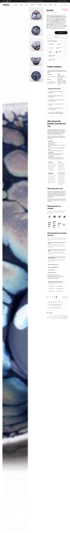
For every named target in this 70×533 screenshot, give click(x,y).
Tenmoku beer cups (52, 291)
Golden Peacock (54, 224)
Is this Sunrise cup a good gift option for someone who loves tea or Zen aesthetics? (56, 113)
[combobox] (63, 1)
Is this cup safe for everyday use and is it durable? (55, 104)
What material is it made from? (53, 267)
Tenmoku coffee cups (59, 286)
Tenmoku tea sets (51, 288)
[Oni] (64, 216)
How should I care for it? (52, 272)
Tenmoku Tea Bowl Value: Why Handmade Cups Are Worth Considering (56, 257)
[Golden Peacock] (54, 216)
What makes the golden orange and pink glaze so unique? (55, 96)
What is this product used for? (53, 264)
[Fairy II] (59, 216)
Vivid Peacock (49, 224)
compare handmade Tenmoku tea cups (53, 274)
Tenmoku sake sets (60, 291)
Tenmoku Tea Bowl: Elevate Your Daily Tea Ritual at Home (56, 250)
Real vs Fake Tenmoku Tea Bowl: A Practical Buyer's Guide (56, 243)
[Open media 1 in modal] (15, 269)
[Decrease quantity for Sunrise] (48, 32)
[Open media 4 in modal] (36, 45)
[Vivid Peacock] (49, 216)
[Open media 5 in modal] (36, 60)
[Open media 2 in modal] (36, 14)
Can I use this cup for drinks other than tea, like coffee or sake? (56, 100)
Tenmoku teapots (51, 286)
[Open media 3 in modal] (36, 29)
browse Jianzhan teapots (51, 276)
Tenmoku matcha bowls (59, 288)
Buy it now (57, 36)
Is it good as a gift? (51, 269)
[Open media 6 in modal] (36, 75)
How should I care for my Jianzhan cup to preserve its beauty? (55, 109)
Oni (64, 224)
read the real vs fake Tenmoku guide (53, 278)
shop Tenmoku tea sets (59, 276)
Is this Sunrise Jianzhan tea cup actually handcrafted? (55, 92)
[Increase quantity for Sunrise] (52, 32)
